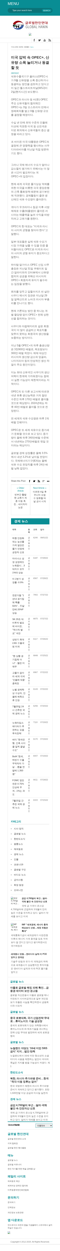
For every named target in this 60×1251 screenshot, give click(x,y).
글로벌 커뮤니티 (15, 1164)
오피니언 (18, 890)
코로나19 (18, 864)
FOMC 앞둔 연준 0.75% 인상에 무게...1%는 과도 (18, 787)
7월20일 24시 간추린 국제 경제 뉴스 (18, 710)
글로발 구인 (20, 869)
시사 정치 (19, 828)
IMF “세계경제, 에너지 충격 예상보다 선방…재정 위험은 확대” (35, 927)
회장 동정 (19, 885)
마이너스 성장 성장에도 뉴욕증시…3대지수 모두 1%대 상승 (18, 565)
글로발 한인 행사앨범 (17, 1148)
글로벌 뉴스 (20, 833)
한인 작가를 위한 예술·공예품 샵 (21, 1169)
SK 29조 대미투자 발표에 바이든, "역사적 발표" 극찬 (18, 626)
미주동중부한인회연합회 (18, 1190)
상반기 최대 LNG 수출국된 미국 (18, 643)
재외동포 (18, 849)
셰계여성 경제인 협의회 (18, 1186)
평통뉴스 (18, 844)
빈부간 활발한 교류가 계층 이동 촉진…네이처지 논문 (20, 501)
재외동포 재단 (14, 1181)
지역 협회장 (13, 1143)
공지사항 (18, 880)
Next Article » (39, 488)
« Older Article (20, 489)
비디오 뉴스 (20, 874)
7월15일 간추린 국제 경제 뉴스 (18, 804)
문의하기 (11, 1202)
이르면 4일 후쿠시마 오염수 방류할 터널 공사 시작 (40, 496)
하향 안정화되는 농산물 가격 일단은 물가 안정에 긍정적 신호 (18, 545)
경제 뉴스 (19, 854)
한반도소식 (19, 839)
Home (26, 47)
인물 (16, 859)
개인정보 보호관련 (16, 1212)
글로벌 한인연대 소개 (17, 1139)
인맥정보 (11, 1207)
